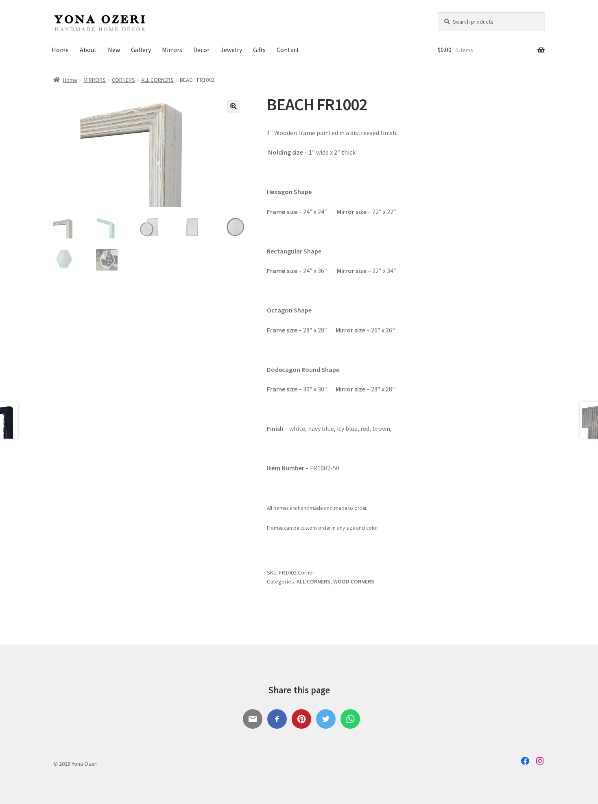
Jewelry (231, 50)
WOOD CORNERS (353, 581)
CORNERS (123, 79)
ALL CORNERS (157, 79)
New (114, 50)
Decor (201, 50)
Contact (288, 50)
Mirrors (172, 50)
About (88, 50)
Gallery (141, 50)
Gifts (259, 50)
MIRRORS (94, 79)
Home (60, 50)
